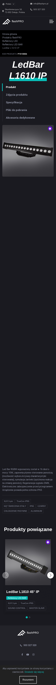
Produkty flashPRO (12, 37)
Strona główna (9, 34)
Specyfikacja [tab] (14, 102)
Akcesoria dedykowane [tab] (20, 117)
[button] (50, 575)
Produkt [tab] (11, 87)
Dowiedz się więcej (34, 672)
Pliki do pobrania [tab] (16, 110)
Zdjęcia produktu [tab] (17, 94)
